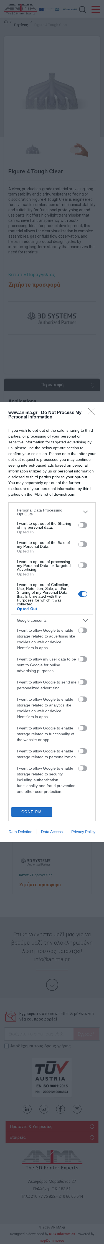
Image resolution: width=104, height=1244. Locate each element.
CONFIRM (31, 812)
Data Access (52, 831)
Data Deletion (20, 831)
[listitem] (52, 512)
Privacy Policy (83, 831)
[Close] (93, 413)
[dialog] (52, 622)
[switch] (82, 525)
